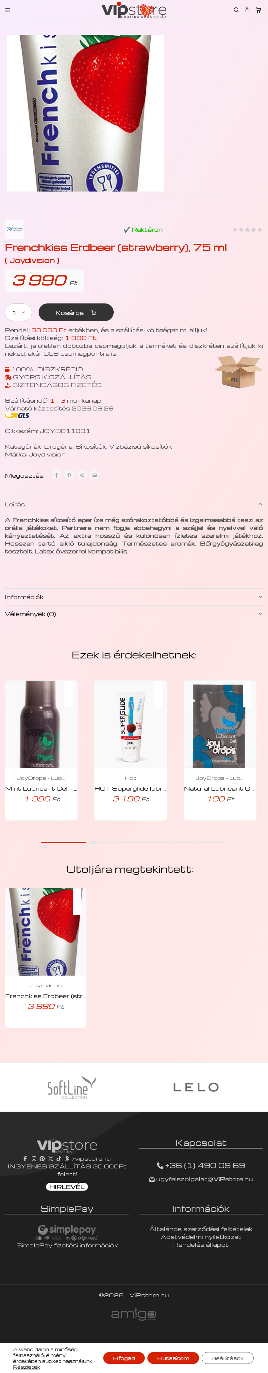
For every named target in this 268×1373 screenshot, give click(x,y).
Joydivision (47, 454)
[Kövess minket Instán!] (34, 1158)
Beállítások (227, 1358)
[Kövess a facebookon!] (26, 1158)
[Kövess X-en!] (50, 1158)
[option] (71, 1087)
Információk (24, 596)
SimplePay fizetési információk (67, 1245)
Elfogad (124, 1358)
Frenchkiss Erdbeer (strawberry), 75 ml (69, 995)
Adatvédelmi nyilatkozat (201, 1236)
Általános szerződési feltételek (201, 1228)
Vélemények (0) (30, 613)
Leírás (15, 504)
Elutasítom (173, 1358)
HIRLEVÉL (67, 1186)
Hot (130, 778)
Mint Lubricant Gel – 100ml (50, 788)
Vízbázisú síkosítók (140, 446)
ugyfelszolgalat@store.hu (204, 1178)
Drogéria (58, 446)
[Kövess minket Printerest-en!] (42, 1158)
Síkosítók (90, 446)
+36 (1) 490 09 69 (205, 1165)
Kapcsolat (201, 1142)
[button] (71, 690)
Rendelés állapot (201, 1244)
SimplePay (67, 1208)
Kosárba (70, 312)
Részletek (26, 1367)
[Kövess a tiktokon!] (59, 1158)
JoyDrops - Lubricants (41, 778)
